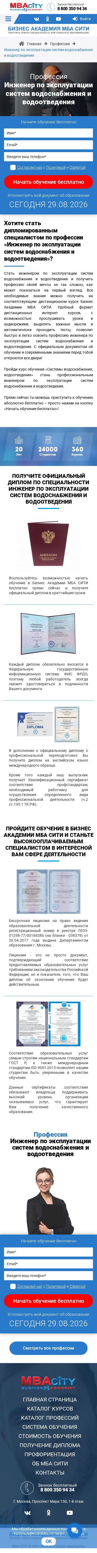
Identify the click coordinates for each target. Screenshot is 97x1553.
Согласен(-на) (29, 167)
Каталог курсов (50, 1408)
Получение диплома (50, 1445)
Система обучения (49, 1427)
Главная (34, 44)
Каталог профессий (50, 1418)
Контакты (50, 1472)
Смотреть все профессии (48, 1348)
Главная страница (50, 1399)
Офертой (77, 167)
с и (51, 167)
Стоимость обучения (50, 1436)
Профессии (60, 44)
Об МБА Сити (50, 1463)
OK (49, 1541)
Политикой (56, 167)
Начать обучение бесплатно (48, 182)
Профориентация (50, 1454)
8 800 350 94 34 (72, 8)
